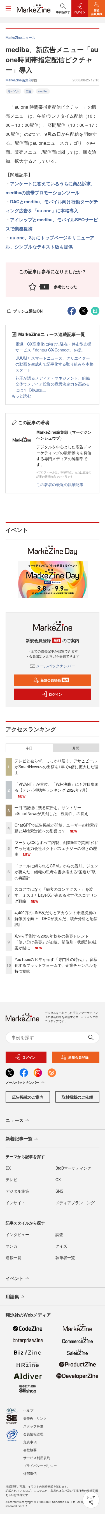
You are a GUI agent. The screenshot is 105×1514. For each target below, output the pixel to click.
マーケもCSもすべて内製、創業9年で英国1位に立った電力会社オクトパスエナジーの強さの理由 (57, 848)
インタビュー (17, 1234)
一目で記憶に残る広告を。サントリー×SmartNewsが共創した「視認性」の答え (51, 810)
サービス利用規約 (36, 1457)
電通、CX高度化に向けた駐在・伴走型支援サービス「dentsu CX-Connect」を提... (53, 347)
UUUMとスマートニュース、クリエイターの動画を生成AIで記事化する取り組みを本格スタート (54, 364)
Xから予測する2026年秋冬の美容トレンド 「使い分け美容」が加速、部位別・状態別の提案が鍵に (56, 941)
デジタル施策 (17, 1191)
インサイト (15, 1202)
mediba (43, 91)
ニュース (15, 1120)
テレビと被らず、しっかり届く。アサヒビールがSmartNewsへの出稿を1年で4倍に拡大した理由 (56, 766)
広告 (28, 91)
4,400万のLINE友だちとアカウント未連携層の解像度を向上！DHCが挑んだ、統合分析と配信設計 (56, 918)
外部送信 (30, 1473)
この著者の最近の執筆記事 (59, 484)
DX (8, 1168)
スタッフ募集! (33, 1426)
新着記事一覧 (19, 1138)
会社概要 (30, 1449)
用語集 (12, 1296)
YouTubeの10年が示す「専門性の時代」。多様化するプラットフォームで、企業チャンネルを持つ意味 (56, 965)
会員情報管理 (33, 1433)
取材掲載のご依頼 (77, 1097)
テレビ (11, 1179)
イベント (15, 1278)
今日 (29, 748)
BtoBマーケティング (73, 1168)
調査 (59, 1234)
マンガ (11, 1246)
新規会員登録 (54, 680)
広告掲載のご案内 (27, 1097)
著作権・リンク (35, 1418)
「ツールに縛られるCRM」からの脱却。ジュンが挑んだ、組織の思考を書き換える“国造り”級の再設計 (56, 871)
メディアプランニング (75, 1202)
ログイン (55, 694)
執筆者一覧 (65, 1257)
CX (58, 1179)
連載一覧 (13, 1257)
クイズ (61, 1246)
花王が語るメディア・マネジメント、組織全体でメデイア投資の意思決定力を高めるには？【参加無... (52, 384)
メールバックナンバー (55, 666)
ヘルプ (28, 1410)
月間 (76, 748)
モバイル (13, 91)
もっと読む (21, 395)
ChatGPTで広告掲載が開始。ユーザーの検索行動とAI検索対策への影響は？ (56, 828)
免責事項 (30, 1441)
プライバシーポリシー (40, 1465)
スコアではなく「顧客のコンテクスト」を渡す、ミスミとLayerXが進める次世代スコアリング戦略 (56, 895)
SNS (59, 1191)
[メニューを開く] (8, 8)
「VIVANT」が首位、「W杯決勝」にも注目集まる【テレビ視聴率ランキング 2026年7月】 (57, 787)
